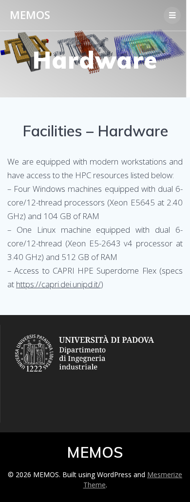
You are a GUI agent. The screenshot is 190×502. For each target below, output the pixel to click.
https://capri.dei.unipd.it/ (58, 284)
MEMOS (30, 15)
